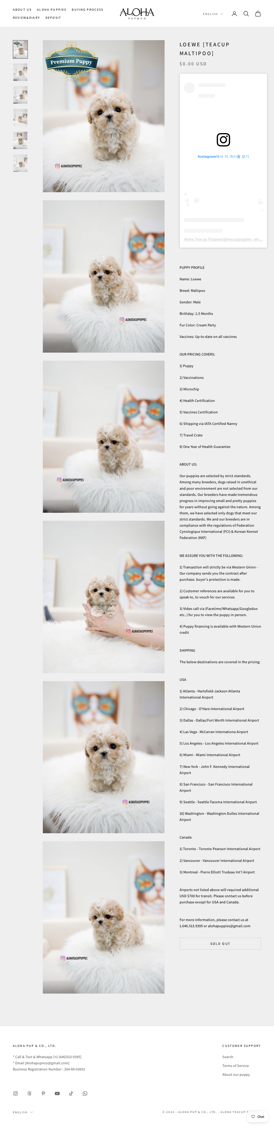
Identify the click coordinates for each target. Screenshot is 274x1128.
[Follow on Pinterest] (43, 1093)
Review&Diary (26, 18)
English (210, 14)
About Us (22, 9)
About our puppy (236, 1074)
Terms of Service (235, 1065)
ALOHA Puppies (51, 9)
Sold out (220, 943)
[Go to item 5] (20, 140)
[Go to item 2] (20, 72)
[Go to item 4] (20, 117)
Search (227, 1056)
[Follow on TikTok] (71, 1093)
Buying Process (87, 9)
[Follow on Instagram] (15, 1093)
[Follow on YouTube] (57, 1093)
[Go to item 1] (20, 49)
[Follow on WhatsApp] (85, 1093)
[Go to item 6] (20, 163)
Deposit (53, 18)
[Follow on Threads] (29, 1093)
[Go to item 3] (20, 95)
